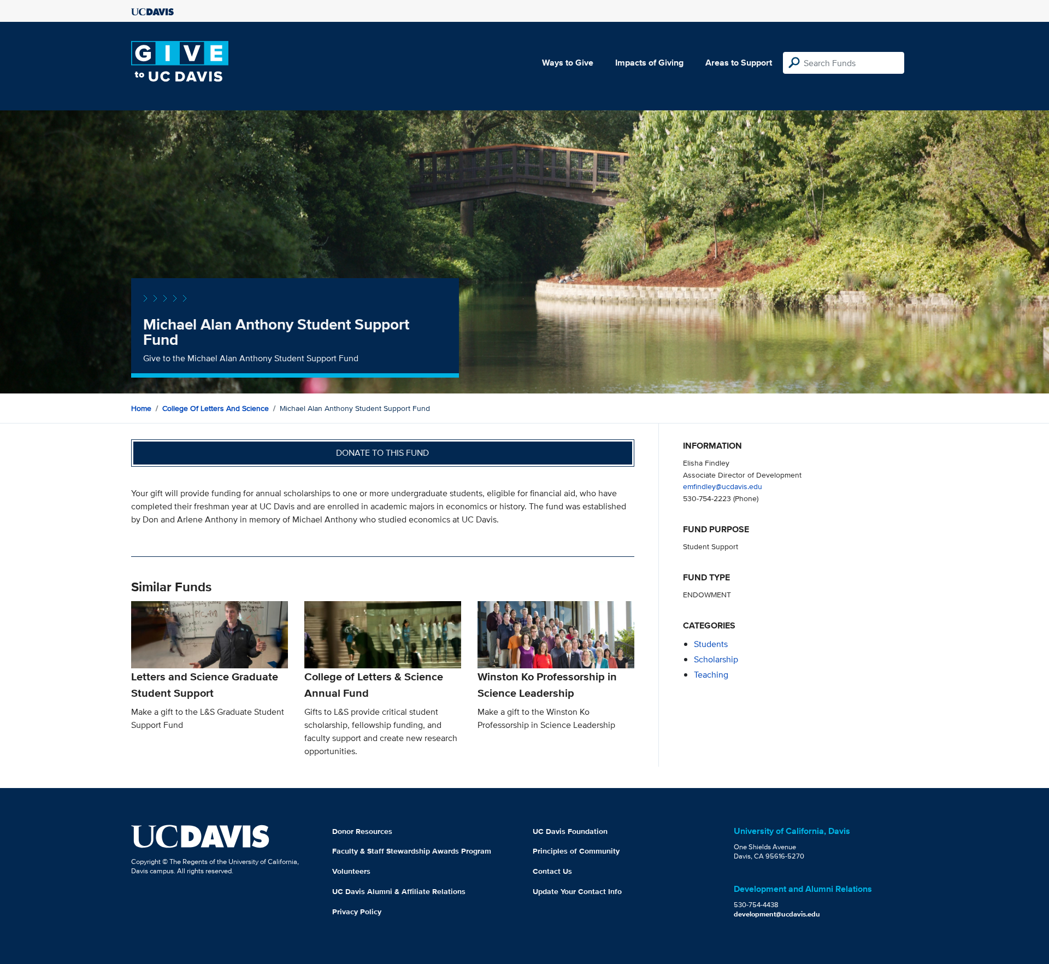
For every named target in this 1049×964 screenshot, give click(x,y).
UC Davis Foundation (570, 831)
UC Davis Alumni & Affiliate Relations (398, 891)
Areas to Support (738, 62)
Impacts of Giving (649, 62)
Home (141, 408)
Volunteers (351, 871)
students (711, 644)
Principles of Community (576, 850)
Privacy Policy (356, 911)
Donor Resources (362, 831)
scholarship (716, 659)
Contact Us (552, 871)
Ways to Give (567, 62)
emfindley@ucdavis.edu (722, 486)
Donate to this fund (382, 452)
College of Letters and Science (215, 408)
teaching (711, 674)
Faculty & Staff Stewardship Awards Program (411, 850)
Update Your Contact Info (577, 891)
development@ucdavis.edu (777, 914)
